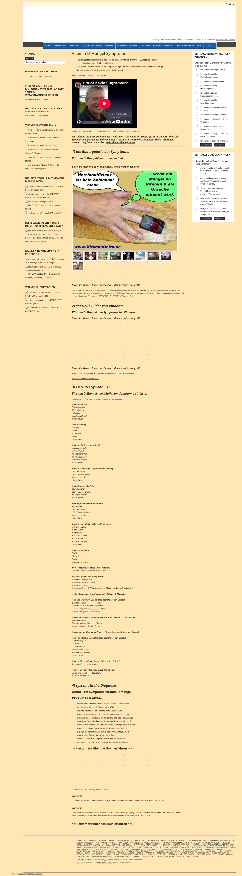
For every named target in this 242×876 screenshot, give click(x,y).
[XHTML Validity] (226, 844)
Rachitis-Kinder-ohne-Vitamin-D (85, 378)
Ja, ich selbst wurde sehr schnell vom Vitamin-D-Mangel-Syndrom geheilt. (214, 171)
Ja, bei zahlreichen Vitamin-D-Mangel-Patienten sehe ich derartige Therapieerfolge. (213, 191)
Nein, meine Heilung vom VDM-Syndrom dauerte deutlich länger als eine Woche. (214, 201)
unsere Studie (78, 296)
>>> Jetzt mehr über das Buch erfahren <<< (102, 748)
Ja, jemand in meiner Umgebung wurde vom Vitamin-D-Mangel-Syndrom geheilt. (214, 181)
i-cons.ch (22, 874)
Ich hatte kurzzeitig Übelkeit (212, 81)
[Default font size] (230, 4)
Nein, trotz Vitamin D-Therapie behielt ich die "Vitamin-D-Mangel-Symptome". (214, 212)
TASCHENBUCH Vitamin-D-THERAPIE (156, 46)
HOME (47, 46)
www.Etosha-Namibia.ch (225, 40)
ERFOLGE (74, 46)
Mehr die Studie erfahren (120, 142)
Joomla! (80, 862)
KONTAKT (210, 46)
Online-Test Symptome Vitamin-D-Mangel (102, 692)
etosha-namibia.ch (34, 874)
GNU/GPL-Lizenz (105, 862)
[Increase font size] (226, 4)
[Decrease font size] (233, 4)
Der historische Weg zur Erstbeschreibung (107, 131)
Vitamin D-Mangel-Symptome (99, 53)
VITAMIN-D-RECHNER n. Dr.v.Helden (98, 46)
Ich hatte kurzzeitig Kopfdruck (213, 70)
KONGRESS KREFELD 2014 (189, 46)
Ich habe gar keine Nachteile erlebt (215, 141)
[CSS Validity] (211, 844)
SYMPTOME (60, 46)
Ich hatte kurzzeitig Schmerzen (213, 115)
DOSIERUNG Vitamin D (127, 46)
